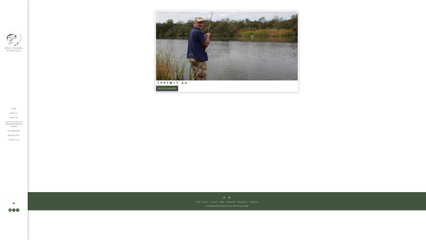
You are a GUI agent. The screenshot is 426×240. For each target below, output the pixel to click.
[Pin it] (164, 83)
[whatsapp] (174, 83)
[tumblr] (168, 83)
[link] (177, 83)
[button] (14, 113)
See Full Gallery (167, 88)
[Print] (186, 83)
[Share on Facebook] (158, 83)
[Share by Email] (171, 83)
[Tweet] (161, 83)
